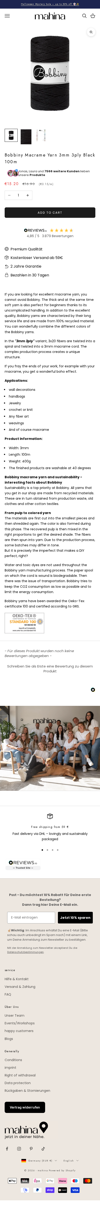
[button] (50, 668)
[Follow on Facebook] (7, 1148)
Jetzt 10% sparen (75, 917)
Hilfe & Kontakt (17, 979)
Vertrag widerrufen (25, 1107)
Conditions (13, 1060)
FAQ (8, 994)
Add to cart (50, 212)
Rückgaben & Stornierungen (27, 1090)
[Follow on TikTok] (43, 1148)
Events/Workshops (20, 1023)
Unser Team (14, 1015)
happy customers (19, 1031)
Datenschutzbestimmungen (25, 952)
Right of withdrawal (20, 1075)
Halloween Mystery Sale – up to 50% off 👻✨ (50, 4)
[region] (50, 827)
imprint (10, 1067)
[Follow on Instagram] (19, 1148)
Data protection (18, 1083)
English (68, 1160)
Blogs (9, 1038)
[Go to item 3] (40, 135)
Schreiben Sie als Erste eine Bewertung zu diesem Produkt (50, 669)
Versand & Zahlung (20, 986)
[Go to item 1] (11, 135)
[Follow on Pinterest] (31, 1148)
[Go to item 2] (26, 137)
